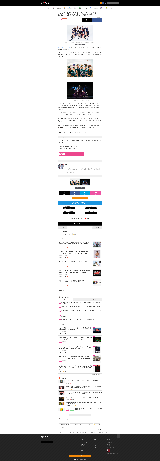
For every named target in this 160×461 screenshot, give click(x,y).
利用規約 (108, 445)
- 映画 (82, 450)
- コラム (95, 445)
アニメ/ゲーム (89, 424)
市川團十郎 (68, 422)
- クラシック (83, 444)
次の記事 (97, 227)
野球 (75, 234)
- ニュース (95, 441)
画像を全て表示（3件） (80, 44)
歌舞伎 (62, 422)
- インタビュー (96, 442)
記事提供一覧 (109, 441)
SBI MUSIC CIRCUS (65, 424)
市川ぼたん (83, 422)
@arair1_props (75, 166)
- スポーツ (82, 448)
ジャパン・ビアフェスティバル (78, 424)
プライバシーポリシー (111, 447)
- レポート (95, 444)
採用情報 (108, 444)
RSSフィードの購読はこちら (81, 197)
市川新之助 (76, 422)
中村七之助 (97, 424)
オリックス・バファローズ (64, 47)
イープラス (60, 432)
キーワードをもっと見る (96, 429)
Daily (65, 299)
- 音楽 (82, 439)
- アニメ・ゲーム (84, 445)
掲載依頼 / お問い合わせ (111, 442)
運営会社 (108, 439)
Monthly (94, 299)
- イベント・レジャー (84, 442)
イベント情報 (70, 154)
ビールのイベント (91, 422)
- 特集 (95, 447)
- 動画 (95, 439)
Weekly (80, 299)
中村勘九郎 (63, 427)
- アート (82, 447)
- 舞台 (82, 441)
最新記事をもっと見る (96, 374)
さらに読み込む (80, 415)
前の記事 (63, 227)
